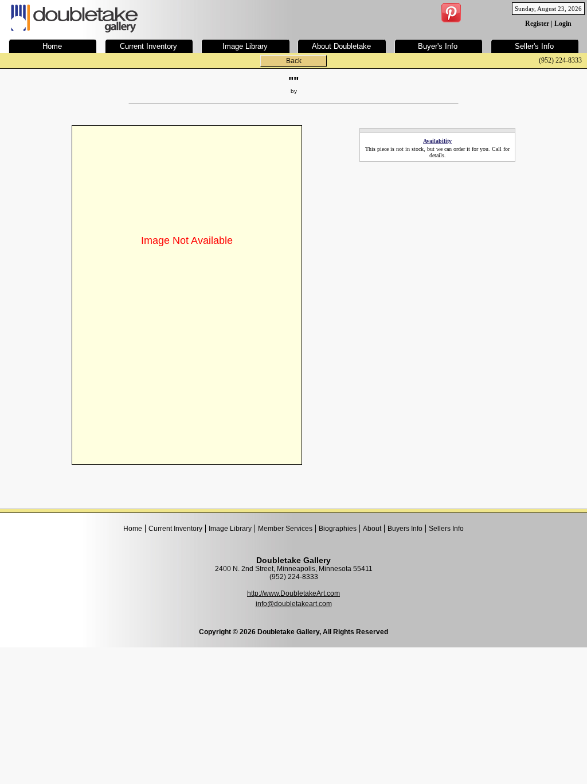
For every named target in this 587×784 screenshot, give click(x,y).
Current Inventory (175, 529)
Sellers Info (446, 529)
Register (537, 24)
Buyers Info (405, 529)
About (372, 529)
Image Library (230, 529)
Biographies (338, 529)
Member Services (285, 529)
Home (132, 529)
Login (563, 24)
